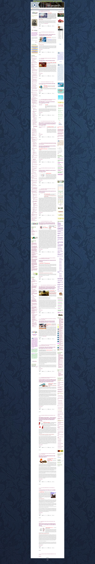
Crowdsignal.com (60, 124)
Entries (34, 8)
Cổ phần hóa (34, 118)
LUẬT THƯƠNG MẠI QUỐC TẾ (50, 99)
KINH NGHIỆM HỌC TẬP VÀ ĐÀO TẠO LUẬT (47, 1)
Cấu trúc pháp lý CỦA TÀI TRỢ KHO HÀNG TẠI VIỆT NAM (47, 83)
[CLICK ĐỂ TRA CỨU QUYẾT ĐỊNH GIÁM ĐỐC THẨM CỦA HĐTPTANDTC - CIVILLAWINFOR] (60, 215)
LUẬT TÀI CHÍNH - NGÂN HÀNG (44, 99)
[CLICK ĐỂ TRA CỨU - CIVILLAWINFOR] (34, 46)
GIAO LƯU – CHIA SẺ (34, 322)
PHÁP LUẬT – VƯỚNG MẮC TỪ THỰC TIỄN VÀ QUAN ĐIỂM (34, 294)
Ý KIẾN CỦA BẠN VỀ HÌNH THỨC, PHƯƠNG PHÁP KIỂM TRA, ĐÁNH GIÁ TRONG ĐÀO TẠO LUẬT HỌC (34, 287)
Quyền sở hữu (34, 117)
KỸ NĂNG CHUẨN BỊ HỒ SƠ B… (61, 350)
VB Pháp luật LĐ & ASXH (34, 70)
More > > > (34, 27)
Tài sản (33, 112)
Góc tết (32, 60)
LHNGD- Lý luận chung (34, 157)
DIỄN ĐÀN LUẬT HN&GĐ (34, 314)
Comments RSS (37, 8)
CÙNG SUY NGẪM (33, 289)
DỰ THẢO (33, 68)
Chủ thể (33, 108)
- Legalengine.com (59, 440)
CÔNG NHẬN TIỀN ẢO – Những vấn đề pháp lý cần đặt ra (47, 60)
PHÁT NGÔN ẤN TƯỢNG (34, 290)
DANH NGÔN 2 (33, 298)
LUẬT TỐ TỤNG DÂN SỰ (34, 192)
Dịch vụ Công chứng (61, 326)
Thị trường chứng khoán (34, 178)
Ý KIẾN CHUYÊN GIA (34, 296)
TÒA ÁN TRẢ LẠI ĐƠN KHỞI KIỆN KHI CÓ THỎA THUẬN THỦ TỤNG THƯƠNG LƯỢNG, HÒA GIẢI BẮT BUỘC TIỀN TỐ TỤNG (34, 260)
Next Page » (40, 556)
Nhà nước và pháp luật (60, 374)
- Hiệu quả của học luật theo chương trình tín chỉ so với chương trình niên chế (60, 133)
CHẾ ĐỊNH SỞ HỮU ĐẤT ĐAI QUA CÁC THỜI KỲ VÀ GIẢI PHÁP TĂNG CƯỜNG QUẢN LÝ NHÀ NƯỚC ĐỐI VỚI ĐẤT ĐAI (34, 264)
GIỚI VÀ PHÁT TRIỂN (34, 87)
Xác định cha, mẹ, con (35, 146)
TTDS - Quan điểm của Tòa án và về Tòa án (48, 143)
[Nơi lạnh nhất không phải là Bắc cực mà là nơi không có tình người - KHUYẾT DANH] (60, 15)
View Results (60, 123)
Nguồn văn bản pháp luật (60, 358)
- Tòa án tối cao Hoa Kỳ (60, 395)
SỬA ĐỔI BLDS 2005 (34, 135)
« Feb (58, 153)
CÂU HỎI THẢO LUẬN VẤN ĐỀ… (61, 343)
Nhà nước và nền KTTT (35, 103)
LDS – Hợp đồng (34, 121)
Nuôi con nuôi (34, 142)
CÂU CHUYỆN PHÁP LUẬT (34, 62)
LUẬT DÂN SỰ (59, 1)
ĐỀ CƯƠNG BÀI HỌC (34, 220)
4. (59, 33)
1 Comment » (46, 189)
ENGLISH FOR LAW (34, 326)
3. (59, 32)
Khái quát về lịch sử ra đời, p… (61, 346)
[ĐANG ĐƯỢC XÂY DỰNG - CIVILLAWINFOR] (60, 21)
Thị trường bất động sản (34, 185)
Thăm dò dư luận (34, 97)
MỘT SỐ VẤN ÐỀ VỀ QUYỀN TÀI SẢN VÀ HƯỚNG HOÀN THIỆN (34, 254)
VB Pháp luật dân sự (34, 69)
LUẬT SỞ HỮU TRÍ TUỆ (34, 173)
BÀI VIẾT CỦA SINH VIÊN (34, 56)
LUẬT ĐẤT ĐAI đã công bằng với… (61, 348)
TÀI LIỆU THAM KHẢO (34, 217)
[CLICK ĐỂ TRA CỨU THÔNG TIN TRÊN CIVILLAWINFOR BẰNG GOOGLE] (35, 224)
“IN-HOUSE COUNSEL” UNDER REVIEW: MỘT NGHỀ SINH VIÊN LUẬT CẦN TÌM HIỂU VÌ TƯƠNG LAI (34, 301)
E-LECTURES (33, 313)
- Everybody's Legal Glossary (60, 446)
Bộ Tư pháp (59, 354)
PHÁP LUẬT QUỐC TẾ (34, 187)
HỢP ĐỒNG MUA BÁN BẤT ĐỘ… (61, 337)
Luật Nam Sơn (60, 330)
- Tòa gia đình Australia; (60, 400)
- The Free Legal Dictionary (60, 443)
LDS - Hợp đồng (42, 487)
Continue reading (46, 23)
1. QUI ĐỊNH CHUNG (34, 106)
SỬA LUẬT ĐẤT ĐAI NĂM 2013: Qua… (61, 333)
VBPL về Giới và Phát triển (34, 90)
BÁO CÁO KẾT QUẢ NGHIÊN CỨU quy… (61, 320)
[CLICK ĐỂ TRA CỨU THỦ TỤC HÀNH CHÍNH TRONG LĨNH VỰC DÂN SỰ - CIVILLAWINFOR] (60, 218)
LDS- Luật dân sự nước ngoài (43, 377)
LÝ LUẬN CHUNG (34, 131)
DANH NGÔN (33, 297)
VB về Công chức (34, 84)
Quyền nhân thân (35, 109)
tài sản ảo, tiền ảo (50, 39)
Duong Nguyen (60, 328)
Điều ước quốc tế (34, 86)
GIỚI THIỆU (38, 1)
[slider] (62, 29)
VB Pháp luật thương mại (34, 77)
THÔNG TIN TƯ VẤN (34, 218)
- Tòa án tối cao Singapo (60, 403)
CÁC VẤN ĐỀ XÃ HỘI (34, 58)
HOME (34, 1)
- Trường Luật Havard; (60, 411)
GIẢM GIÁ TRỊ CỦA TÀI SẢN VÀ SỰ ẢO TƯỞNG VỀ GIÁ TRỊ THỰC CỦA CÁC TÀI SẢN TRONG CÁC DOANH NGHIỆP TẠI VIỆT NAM (47, 524)
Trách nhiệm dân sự (35, 124)
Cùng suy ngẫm (33, 59)
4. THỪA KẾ (33, 128)
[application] (60, 29)
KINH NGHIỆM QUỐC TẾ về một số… (61, 325)
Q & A (55, 1)
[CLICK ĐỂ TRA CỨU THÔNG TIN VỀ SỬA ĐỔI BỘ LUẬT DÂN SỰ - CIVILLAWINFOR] (60, 91)
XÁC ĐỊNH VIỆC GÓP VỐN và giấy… (60, 335)
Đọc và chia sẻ (33, 61)
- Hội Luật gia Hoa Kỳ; (60, 408)
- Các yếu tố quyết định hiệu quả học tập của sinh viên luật (60, 136)
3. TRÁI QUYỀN (33, 120)
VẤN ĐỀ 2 (33, 295)
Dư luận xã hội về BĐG (34, 88)
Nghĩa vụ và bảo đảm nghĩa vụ (50, 318)
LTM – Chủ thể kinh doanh (34, 164)
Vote (59, 122)
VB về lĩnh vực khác (34, 85)
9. (59, 37)
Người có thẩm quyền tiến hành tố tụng (35, 204)
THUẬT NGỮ (33, 219)
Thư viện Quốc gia (60, 364)
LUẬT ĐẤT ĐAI (33, 184)
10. (59, 38)
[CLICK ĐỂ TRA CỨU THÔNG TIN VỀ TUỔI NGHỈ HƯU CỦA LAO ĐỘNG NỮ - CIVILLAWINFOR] (60, 97)
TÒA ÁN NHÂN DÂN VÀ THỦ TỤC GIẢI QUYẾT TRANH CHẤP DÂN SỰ (34, 267)
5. (59, 34)
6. (59, 35)
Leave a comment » (48, 258)
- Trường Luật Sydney (60, 416)
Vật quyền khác (34, 119)
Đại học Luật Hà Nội (60, 367)
